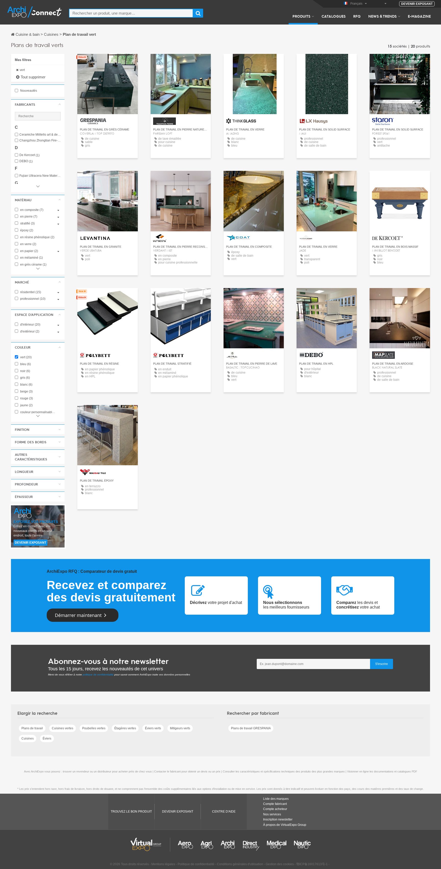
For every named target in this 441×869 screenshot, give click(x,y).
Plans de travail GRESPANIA (251, 728)
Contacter (327, 62)
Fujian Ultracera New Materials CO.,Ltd (40, 176)
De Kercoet (29, 155)
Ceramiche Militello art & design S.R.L (40, 135)
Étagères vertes (125, 728)
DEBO (26, 161)
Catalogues (334, 16)
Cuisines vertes (62, 728)
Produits (301, 16)
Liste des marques (276, 799)
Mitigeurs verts (180, 728)
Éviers (47, 738)
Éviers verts (153, 728)
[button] (38, 104)
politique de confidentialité (98, 674)
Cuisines (27, 738)
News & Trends (382, 16)
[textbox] (131, 13)
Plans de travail (32, 728)
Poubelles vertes (93, 728)
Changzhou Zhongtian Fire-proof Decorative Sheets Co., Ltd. (40, 140)
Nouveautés (28, 90)
